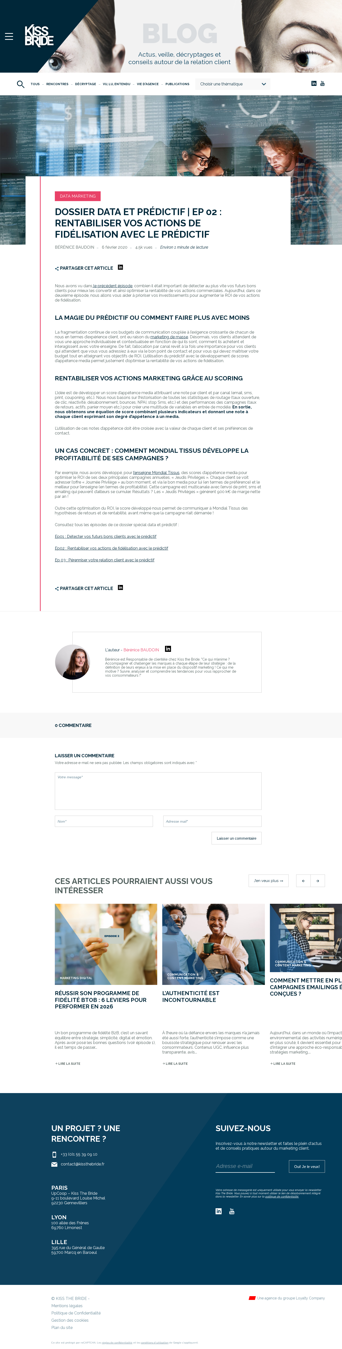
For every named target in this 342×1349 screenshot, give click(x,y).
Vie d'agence (148, 84)
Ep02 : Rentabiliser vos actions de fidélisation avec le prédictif (111, 548)
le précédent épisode (112, 285)
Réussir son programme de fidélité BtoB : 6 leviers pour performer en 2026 (100, 1000)
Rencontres (57, 84)
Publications (177, 84)
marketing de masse (169, 337)
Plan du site (62, 1327)
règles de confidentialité (117, 1342)
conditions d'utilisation (154, 1342)
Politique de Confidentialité (76, 1313)
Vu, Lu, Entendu (116, 84)
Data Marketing (78, 196)
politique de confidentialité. (282, 1196)
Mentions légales (67, 1305)
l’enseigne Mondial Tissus (156, 472)
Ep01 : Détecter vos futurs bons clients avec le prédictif (105, 536)
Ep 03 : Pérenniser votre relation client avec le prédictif (104, 560)
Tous (35, 84)
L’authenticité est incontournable (190, 996)
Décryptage (85, 84)
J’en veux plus (268, 880)
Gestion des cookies (70, 1320)
